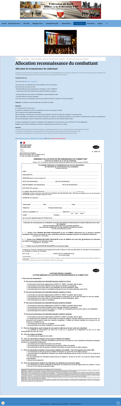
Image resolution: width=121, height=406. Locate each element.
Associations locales (52, 23)
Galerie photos (66, 23)
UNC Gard (26, 23)
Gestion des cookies (75, 404)
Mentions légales (44, 404)
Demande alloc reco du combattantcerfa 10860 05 (30, 138)
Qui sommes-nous (14, 23)
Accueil (4, 23)
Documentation (79, 23)
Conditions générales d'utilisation (59, 404)
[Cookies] (3, 403)
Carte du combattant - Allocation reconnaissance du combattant (48, 59)
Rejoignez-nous (37, 23)
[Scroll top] (118, 403)
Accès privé (90, 23)
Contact (100, 23)
